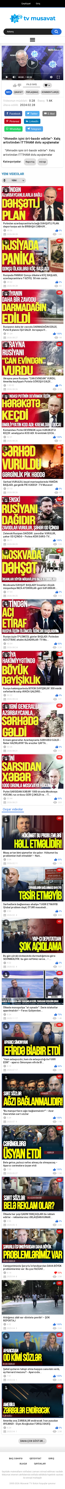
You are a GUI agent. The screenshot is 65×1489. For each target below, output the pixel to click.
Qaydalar (40, 1463)
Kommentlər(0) (50, 92)
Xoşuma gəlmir (19, 85)
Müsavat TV (26, 1483)
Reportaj (30, 162)
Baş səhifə (15, 1458)
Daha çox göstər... (32, 1441)
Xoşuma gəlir (15, 85)
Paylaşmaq (32, 92)
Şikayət (18, 92)
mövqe (42, 162)
